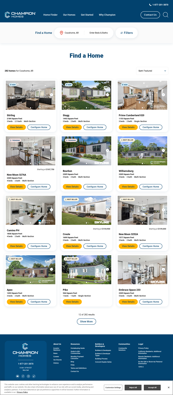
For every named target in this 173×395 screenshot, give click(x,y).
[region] (86, 387)
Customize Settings (113, 388)
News (55, 353)
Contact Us (150, 14)
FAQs (72, 365)
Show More (86, 321)
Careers (56, 357)
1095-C (141, 367)
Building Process (101, 359)
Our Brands (57, 360)
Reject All (133, 388)
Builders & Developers (103, 350)
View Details (16, 127)
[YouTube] (17, 376)
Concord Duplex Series (103, 362)
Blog (72, 362)
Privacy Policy (143, 348)
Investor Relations (56, 349)
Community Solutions (123, 349)
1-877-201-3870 (25, 364)
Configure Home (39, 127)
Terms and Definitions (78, 368)
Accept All (152, 388)
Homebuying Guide (78, 348)
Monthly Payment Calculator (77, 357)
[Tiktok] (33, 376)
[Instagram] (28, 376)
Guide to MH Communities (75, 352)
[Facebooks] (23, 376)
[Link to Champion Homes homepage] (20, 15)
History (56, 363)
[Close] (169, 387)
